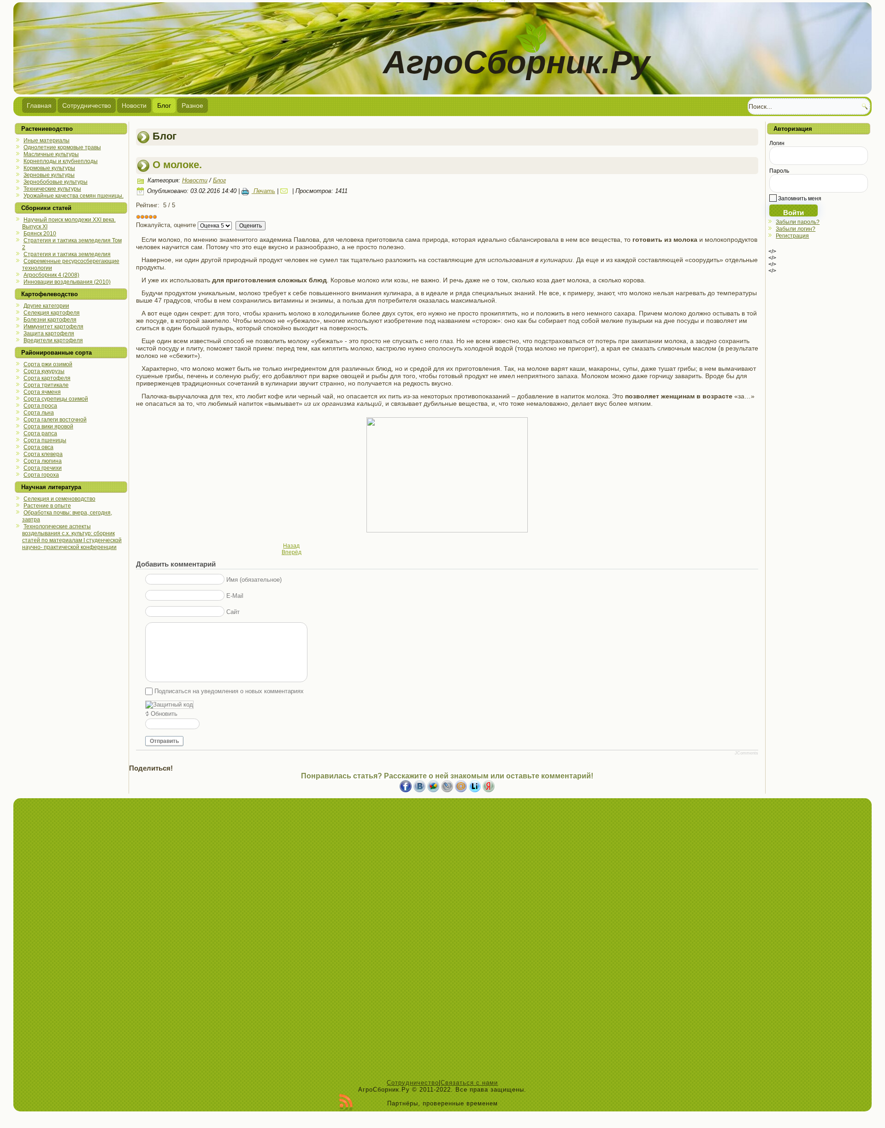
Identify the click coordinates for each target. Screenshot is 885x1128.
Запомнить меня (799, 198)
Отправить (164, 741)
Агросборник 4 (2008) (51, 275)
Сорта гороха (41, 475)
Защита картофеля (49, 333)
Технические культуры (52, 189)
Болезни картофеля (50, 319)
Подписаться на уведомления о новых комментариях (229, 691)
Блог (164, 105)
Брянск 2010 (40, 233)
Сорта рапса (40, 433)
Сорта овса (38, 447)
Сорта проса (40, 406)
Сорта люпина (43, 461)
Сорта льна (39, 412)
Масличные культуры (51, 154)
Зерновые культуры (49, 175)
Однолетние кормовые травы (62, 147)
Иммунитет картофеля (53, 326)
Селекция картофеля (52, 313)
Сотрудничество (86, 105)
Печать (263, 190)
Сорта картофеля (47, 378)
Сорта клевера (43, 454)
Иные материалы (47, 140)
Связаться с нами (469, 1082)
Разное (192, 105)
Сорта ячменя (42, 392)
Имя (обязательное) (254, 579)
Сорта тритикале (46, 385)
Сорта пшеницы (45, 440)
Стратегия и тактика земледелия (67, 254)
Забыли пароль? (798, 222)
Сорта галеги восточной (55, 419)
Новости (134, 105)
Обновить (164, 713)
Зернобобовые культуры (56, 182)
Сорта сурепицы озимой (56, 399)
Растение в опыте (47, 506)
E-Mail (234, 595)
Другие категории (46, 306)
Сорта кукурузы (44, 371)
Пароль (779, 171)
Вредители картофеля (53, 340)
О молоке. (177, 164)
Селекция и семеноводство (59, 499)
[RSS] (346, 1102)
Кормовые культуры (49, 168)
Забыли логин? (795, 229)
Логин (777, 143)
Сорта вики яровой (48, 426)
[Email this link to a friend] (285, 190)
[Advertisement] (442, 941)
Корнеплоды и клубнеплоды (61, 161)
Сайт (233, 611)
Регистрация (792, 236)
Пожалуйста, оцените (166, 225)
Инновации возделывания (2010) (67, 282)
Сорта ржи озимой (48, 364)
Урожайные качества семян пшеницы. (74, 196)
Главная (39, 105)
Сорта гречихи (43, 468)
